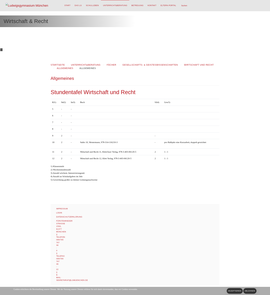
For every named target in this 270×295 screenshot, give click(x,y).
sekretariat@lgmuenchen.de (72, 280)
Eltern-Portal (168, 5)
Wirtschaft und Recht (199, 65)
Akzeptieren (234, 291)
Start (67, 5)
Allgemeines (65, 68)
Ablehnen (250, 291)
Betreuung (137, 5)
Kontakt (152, 5)
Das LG (78, 5)
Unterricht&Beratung (115, 5)
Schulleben (92, 5)
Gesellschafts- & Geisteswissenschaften (150, 65)
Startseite (58, 65)
